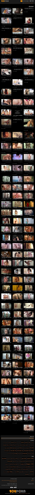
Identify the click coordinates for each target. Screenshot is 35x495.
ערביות (2, 480)
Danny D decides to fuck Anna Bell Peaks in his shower (29, 257)
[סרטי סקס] (17, 491)
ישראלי (14, 480)
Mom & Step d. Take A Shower (6, 190)
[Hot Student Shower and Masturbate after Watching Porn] (17, 246)
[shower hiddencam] (6, 381)
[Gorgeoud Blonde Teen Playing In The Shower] (6, 331)
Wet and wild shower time (17, 325)
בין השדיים (15, 442)
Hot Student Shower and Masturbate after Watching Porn (17, 249)
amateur (30, 458)
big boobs (28, 461)
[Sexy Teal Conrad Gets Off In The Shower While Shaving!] (6, 168)
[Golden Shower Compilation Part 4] (17, 391)
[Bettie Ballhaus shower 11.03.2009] (29, 322)
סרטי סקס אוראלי (27, 450)
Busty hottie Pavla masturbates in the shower (17, 207)
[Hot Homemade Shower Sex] (29, 279)
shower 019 (31, 291)
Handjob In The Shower (29, 376)
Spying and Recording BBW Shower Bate (6, 249)
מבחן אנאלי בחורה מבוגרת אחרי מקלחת (29, 126)
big (4, 458)
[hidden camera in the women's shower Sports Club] (17, 331)
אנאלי (29, 442)
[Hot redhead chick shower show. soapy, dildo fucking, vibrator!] (6, 204)
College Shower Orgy (7, 367)
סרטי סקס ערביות (7, 450)
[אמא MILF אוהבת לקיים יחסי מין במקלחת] (17, 146)
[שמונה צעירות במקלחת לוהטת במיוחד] (29, 391)
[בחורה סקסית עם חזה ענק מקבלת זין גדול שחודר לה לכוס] (6, 102)
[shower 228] (17, 348)
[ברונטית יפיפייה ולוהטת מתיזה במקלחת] (6, 135)
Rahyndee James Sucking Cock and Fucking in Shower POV (29, 249)
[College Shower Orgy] (6, 364)
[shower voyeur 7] (17, 271)
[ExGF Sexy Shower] (6, 221)
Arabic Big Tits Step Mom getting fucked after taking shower (29, 53)
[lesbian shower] (17, 339)
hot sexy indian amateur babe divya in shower (29, 207)
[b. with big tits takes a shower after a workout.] (29, 331)
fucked (12, 466)
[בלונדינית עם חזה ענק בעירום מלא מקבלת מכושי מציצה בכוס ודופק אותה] (29, 91)
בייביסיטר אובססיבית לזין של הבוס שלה (6, 64)
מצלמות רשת (7, 447)
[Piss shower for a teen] (6, 229)
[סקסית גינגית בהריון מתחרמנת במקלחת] (29, 296)
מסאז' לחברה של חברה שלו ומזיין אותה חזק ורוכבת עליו (17, 105)
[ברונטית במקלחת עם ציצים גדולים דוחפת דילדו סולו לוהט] (17, 157)
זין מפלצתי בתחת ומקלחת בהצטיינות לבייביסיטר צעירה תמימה (17, 420)
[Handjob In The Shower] (29, 373)
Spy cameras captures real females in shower (17, 299)
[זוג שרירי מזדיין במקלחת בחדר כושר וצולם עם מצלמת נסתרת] (29, 146)
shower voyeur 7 (19, 274)
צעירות (19, 453)
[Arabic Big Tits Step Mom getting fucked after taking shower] (29, 50)
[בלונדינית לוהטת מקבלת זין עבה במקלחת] (17, 381)
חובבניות (4, 445)
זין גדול (14, 445)
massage (8, 469)
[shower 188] (29, 212)
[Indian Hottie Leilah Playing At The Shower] (29, 314)
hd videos (20, 469)
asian (19, 458)
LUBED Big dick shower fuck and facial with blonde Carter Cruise (6, 299)
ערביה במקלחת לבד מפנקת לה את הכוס (29, 23)
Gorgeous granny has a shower (17, 317)
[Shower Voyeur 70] (17, 221)
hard (29, 469)
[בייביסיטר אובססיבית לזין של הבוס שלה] (6, 61)
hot (11, 469)
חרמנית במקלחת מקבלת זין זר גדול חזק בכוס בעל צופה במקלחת (29, 64)
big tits (14, 461)
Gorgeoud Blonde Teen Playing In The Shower (6, 334)
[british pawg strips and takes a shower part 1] (29, 356)
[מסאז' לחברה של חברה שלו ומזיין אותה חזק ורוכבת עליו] (17, 102)
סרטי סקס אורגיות (20, 450)
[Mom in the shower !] (6, 179)
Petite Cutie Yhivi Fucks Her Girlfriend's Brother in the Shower (6, 376)
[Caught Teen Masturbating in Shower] (17, 306)
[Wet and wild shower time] (17, 322)
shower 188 (31, 215)
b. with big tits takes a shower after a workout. (29, 334)
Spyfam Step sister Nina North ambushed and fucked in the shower (17, 232)
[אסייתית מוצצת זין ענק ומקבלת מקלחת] (17, 135)
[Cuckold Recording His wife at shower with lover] (17, 373)
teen (9, 471)
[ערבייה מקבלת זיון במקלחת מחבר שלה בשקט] (17, 41)
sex (17, 471)
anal (24, 458)
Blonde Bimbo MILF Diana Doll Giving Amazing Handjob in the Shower (6, 282)
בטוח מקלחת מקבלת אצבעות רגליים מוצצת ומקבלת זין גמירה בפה (6, 54)
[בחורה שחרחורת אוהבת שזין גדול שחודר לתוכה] (29, 112)
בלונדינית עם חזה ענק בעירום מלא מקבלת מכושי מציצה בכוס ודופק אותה (29, 94)
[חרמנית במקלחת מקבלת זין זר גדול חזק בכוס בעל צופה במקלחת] (29, 61)
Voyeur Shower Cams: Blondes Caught (17, 367)
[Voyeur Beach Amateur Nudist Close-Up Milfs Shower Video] (29, 409)
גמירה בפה (25, 445)
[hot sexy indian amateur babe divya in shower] (29, 204)
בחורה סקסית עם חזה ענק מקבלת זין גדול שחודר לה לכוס (6, 105)
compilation (11, 464)
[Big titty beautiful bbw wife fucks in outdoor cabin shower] (6, 409)
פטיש (21, 453)
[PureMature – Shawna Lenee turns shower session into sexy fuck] (17, 400)
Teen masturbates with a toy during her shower (17, 198)
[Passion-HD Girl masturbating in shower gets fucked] (17, 254)
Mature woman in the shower (29, 198)
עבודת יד (32, 453)
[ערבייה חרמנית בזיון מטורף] (6, 11)
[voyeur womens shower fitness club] (29, 237)
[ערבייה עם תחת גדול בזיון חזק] (17, 11)
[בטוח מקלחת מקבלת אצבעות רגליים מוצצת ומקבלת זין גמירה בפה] (6, 51)
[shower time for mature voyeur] (6, 356)
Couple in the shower (7, 240)
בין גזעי (18, 442)
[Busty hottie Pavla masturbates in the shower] (17, 204)
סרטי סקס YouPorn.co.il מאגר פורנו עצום (24, 493)
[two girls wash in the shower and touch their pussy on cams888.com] (29, 229)
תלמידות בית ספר (9, 453)
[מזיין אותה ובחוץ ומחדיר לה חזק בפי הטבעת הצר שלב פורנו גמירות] (17, 30)
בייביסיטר (22, 442)
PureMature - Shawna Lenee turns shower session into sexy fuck (17, 403)
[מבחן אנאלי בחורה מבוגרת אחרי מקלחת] (29, 122)
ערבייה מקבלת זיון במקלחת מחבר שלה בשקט (17, 44)
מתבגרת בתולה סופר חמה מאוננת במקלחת (29, 430)
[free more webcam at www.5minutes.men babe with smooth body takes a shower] (29, 364)
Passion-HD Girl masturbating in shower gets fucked (17, 257)
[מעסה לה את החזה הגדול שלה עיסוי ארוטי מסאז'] (29, 41)
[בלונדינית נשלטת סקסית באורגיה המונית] (29, 135)
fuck (16, 466)
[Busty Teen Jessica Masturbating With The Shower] (29, 263)
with (27, 474)
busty (19, 464)
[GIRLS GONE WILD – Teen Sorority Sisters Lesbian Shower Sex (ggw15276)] (17, 237)
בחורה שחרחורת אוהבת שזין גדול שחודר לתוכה (29, 115)
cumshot (27, 466)
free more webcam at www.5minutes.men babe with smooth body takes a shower (29, 367)
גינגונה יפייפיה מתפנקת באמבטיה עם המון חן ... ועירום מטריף (17, 119)
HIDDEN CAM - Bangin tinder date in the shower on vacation (17, 190)
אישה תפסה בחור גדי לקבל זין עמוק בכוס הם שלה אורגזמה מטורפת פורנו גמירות (29, 33)
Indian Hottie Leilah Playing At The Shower (29, 317)
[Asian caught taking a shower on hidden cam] (17, 288)
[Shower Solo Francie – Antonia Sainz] (29, 187)
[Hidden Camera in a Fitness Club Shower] (6, 322)
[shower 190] (29, 339)
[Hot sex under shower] (6, 271)
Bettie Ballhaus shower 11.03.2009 (29, 325)
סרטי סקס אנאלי (13, 450)
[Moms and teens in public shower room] (6, 314)
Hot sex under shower (7, 274)
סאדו (4, 480)
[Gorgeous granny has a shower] (17, 314)
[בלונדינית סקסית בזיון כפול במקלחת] (29, 168)
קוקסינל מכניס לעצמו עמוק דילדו (17, 48)
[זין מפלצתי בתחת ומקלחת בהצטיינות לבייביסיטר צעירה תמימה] (17, 417)
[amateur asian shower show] (17, 179)
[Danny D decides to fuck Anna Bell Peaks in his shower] (29, 254)
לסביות (12, 480)
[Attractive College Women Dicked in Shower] (6, 400)
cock (15, 464)
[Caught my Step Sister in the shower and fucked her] (17, 263)
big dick (18, 461)
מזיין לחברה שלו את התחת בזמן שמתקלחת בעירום (6, 44)
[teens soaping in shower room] (6, 195)
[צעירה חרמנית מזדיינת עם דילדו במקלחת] (17, 168)
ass (16, 458)
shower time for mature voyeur (6, 359)
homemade (15, 469)
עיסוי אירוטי (29, 453)
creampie (7, 464)
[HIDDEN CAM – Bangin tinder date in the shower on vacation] (17, 187)
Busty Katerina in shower (18, 215)
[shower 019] (29, 288)
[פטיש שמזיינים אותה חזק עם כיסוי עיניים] (6, 91)
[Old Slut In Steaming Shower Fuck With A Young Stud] (29, 400)
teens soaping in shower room (6, 198)
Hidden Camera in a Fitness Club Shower (6, 325)
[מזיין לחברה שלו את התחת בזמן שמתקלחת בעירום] (6, 41)
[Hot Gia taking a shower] (6, 348)
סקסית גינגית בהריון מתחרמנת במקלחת (29, 299)
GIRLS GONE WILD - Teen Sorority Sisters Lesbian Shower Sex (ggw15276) (17, 240)
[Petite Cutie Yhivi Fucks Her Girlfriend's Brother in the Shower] (6, 373)
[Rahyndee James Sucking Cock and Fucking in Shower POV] (29, 246)
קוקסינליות (15, 453)
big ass (31, 461)
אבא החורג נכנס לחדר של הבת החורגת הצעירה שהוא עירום (29, 79)
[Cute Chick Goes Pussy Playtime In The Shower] (29, 271)
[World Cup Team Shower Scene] (6, 212)
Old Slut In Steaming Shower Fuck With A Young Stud (29, 403)
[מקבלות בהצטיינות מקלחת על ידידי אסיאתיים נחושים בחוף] (6, 417)
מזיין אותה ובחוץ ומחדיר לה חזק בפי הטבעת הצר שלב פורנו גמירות (17, 33)
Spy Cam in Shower (7, 291)
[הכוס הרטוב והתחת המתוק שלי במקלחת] (29, 157)
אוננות (32, 442)
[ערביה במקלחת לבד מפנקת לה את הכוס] (29, 20)
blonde (9, 461)
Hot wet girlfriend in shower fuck (17, 282)
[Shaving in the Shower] (17, 409)
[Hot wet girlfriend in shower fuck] (17, 279)
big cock (22, 461)
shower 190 (31, 342)
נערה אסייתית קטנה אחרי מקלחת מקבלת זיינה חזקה (17, 69)
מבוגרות (8, 480)
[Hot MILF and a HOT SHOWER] (6, 254)
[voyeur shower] (17, 356)
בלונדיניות (12, 442)
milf (31, 471)
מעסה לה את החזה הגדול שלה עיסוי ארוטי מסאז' (29, 44)
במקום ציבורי (9, 442)
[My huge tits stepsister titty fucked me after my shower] (29, 417)
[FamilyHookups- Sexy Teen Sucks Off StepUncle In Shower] (29, 306)
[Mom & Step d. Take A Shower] (6, 187)
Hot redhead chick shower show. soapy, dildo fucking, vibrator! (6, 207)
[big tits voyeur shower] (6, 391)
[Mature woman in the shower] (29, 195)
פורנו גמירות (24, 453)
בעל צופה (6, 442)
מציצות (11, 447)
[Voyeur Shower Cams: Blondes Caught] (17, 364)
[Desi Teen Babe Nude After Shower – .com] (6, 339)
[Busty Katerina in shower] (17, 212)
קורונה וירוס (11, 481)
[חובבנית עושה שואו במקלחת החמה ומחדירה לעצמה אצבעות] (29, 72)
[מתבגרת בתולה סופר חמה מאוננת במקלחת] (29, 427)
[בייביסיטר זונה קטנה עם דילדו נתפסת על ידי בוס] (17, 61)
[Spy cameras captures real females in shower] (17, 296)
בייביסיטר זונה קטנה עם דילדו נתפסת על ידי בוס (17, 64)
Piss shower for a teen (7, 232)
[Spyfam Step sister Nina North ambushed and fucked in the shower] (17, 229)
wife (30, 474)
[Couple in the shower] (6, 237)
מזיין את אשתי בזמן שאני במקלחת (29, 8)
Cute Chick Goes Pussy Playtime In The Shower (29, 274)
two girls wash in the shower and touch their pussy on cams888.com (29, 232)
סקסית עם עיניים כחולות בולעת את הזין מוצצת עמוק (17, 89)
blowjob (29, 464)
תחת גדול (12, 453)
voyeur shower (19, 359)
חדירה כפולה (8, 445)
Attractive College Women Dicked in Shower (6, 403)
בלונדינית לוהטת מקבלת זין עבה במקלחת (17, 384)
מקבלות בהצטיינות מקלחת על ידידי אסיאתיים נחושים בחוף (6, 420)
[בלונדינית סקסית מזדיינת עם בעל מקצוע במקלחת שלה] (6, 157)
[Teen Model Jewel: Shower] (29, 179)
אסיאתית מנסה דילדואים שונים (6, 115)
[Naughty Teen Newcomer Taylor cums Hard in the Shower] (29, 221)
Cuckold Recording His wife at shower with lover (17, 376)
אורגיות (16, 480)
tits (32, 474)
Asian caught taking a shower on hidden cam (17, 291)
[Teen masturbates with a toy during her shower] (17, 195)
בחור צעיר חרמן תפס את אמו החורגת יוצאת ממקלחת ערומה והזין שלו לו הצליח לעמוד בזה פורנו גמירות (6, 23)
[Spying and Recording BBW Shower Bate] (6, 246)
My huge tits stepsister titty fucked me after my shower (29, 420)
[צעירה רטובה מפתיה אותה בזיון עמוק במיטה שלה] (17, 82)
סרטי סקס (32, 1)
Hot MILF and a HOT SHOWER (6, 257)
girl (32, 469)
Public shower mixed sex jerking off (29, 384)
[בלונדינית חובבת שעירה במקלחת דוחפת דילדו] (6, 146)
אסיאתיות (26, 442)
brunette (23, 464)
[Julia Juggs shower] (6, 263)
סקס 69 (32, 450)
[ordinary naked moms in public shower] (6, 306)
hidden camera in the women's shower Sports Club (17, 334)
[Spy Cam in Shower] (6, 288)
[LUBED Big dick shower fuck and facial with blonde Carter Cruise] (6, 296)
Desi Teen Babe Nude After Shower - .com (6, 342)
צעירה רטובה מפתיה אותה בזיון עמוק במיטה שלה (17, 85)
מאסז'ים (20, 447)
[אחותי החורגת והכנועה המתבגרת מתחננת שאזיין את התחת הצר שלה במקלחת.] (6, 72)
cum (31, 466)
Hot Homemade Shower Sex (29, 282)
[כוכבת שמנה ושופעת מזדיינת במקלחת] (6, 122)
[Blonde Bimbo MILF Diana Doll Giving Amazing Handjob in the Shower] (6, 279)
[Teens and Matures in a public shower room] (29, 348)
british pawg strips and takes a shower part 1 (29, 359)
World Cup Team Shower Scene (6, 215)
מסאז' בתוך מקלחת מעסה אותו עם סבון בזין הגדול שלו (6, 79)
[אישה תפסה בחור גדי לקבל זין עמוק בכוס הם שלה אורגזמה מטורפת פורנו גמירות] (29, 30)
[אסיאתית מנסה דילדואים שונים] (6, 112)
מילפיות (6, 480)
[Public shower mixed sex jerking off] (29, 381)
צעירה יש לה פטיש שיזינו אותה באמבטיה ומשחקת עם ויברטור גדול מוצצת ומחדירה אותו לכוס (29, 105)
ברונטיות (4, 442)
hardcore (25, 469)
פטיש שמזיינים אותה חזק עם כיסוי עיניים (6, 94)
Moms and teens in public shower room (6, 317)
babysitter (8, 458)
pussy (21, 471)
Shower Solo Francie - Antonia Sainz (29, 190)
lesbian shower (19, 342)
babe (12, 458)
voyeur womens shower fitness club (29, 240)
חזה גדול (31, 448)
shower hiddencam (8, 384)
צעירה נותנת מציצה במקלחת (6, 28)
